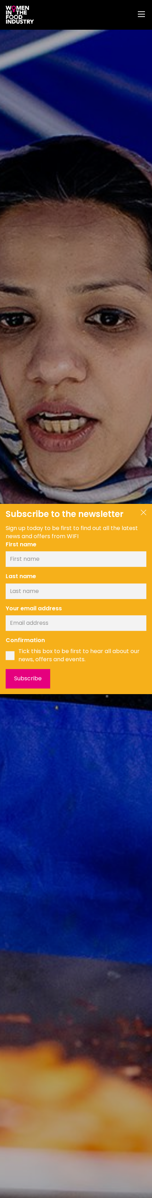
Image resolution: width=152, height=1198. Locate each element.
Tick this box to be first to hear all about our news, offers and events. (79, 655)
